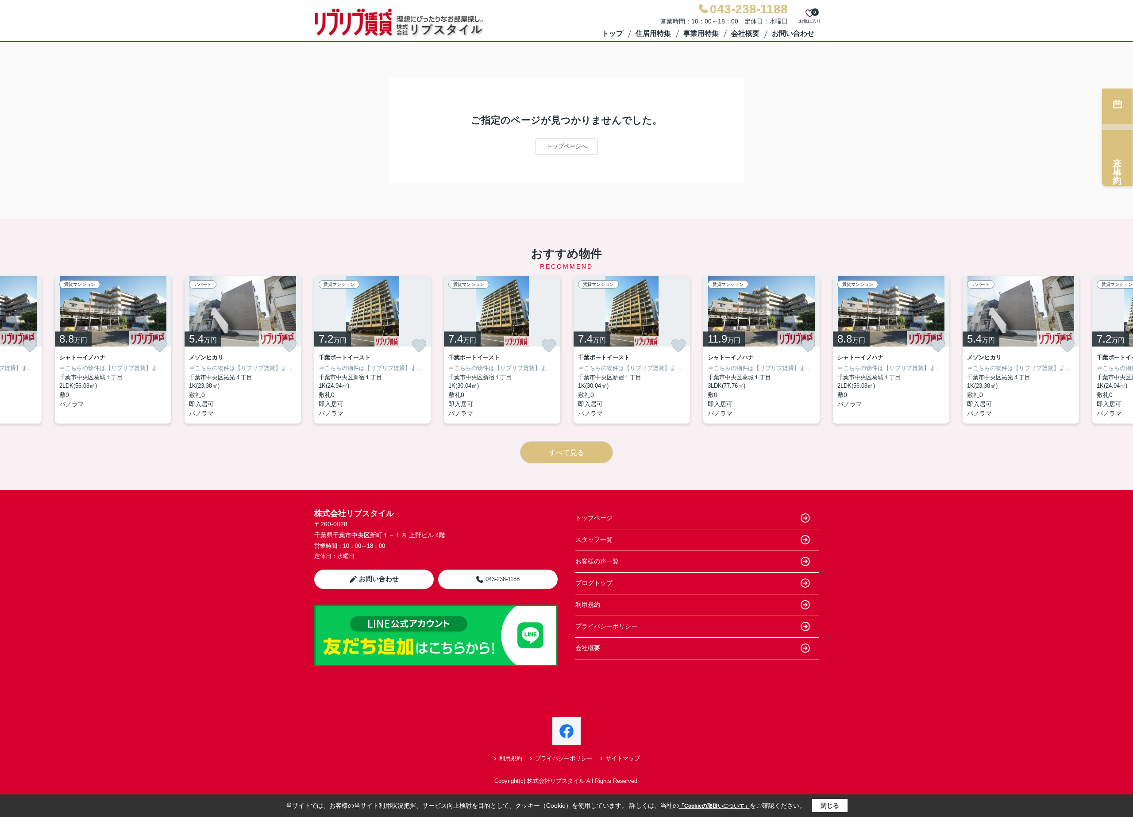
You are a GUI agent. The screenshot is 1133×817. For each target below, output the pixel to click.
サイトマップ (622, 758)
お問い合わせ (793, 33)
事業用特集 (701, 33)
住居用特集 (653, 33)
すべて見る (566, 452)
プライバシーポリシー (606, 626)
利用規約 (587, 604)
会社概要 (745, 33)
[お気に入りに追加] (30, 345)
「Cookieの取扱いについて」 (714, 806)
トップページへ (567, 146)
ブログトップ (594, 582)
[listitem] (372, 350)
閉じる (830, 805)
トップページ (594, 517)
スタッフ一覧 (594, 539)
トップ (612, 33)
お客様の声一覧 (597, 561)
